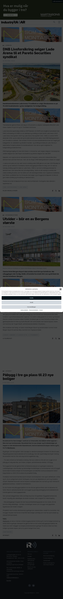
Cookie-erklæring (24, 309)
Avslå (31, 302)
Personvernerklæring (33, 309)
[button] (60, 289)
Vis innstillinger (31, 307)
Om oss (41, 309)
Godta (31, 298)
